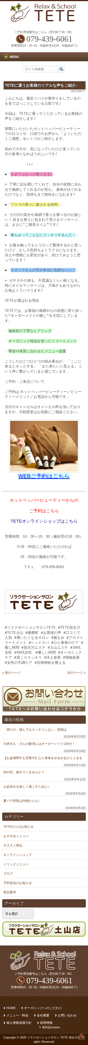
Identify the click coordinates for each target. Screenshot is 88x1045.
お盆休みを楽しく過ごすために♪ (26, 786)
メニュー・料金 (17, 1015)
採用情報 (46, 1023)
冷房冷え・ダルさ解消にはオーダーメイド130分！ (39, 744)
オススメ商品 (12, 845)
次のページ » (76, 672)
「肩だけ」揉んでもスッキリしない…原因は (35, 729)
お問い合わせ (67, 1015)
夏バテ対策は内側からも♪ (21, 800)
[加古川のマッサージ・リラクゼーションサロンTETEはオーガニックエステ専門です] (44, 20)
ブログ (8, 873)
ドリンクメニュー (16, 864)
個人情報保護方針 (19, 1023)
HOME (11, 1008)
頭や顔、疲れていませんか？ (23, 772)
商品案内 (9, 892)
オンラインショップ (17, 855)
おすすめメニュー (16, 836)
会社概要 (43, 1015)
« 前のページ (11, 672)
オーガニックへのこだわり (43, 1008)
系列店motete (51, 1027)
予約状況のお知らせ (17, 883)
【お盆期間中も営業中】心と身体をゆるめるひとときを (42, 758)
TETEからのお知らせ (18, 826)
